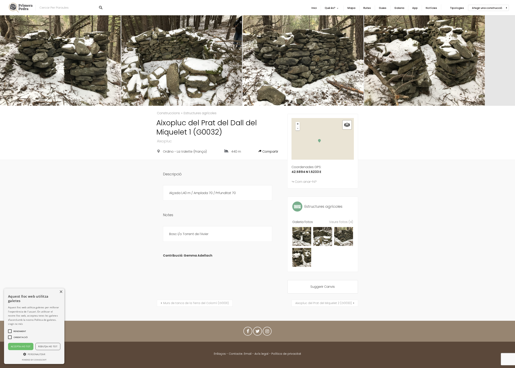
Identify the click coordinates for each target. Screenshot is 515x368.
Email (247, 354)
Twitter (257, 332)
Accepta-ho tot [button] (21, 346)
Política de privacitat (286, 354)
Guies (382, 8)
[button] (19, 331)
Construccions (168, 113)
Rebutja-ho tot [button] (47, 346)
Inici (314, 8)
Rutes (367, 8)
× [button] (60, 291)
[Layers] (347, 124)
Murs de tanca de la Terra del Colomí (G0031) (196, 303)
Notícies (431, 8)
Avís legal (261, 354)
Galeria (399, 8)
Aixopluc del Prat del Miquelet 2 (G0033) (323, 303)
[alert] (34, 326)
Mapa (351, 8)
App (415, 8)
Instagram (267, 332)
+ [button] (298, 124)
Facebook (248, 332)
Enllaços (220, 354)
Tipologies (457, 8)
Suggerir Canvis (322, 286)
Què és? (330, 8)
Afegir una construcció (487, 8)
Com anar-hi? (306, 181)
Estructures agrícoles (200, 113)
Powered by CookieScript (34, 360)
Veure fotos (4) (341, 222)
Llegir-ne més (15, 323)
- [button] (298, 128)
